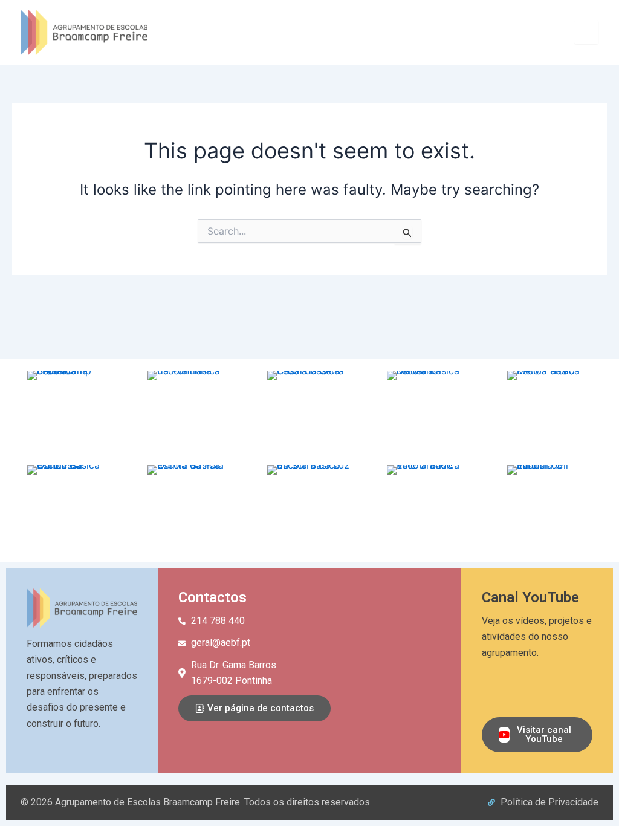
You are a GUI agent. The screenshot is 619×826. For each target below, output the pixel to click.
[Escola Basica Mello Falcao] (549, 413)
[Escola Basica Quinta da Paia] (189, 507)
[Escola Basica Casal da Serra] (309, 413)
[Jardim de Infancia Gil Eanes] (549, 507)
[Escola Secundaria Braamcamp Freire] (69, 413)
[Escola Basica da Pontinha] (189, 413)
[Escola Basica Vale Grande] (429, 507)
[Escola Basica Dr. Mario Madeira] (429, 413)
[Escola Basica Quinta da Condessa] (69, 507)
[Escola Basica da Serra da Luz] (309, 507)
